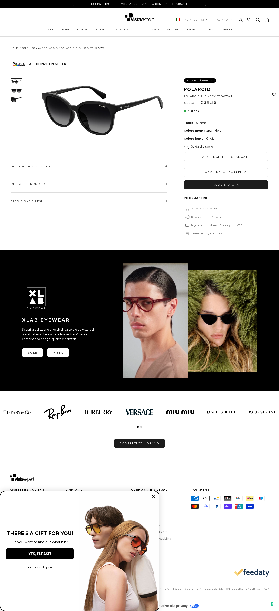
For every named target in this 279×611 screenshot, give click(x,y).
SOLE (50, 29)
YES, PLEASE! (40, 554)
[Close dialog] (153, 496)
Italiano (221, 19)
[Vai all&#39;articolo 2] (16, 91)
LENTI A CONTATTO (124, 29)
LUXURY (82, 29)
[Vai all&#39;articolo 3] (16, 100)
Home (15, 48)
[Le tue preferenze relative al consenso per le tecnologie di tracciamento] (272, 604)
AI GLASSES (152, 29)
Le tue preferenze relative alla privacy (157, 606)
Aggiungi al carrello (226, 172)
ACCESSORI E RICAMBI (181, 29)
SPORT (99, 29)
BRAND (227, 29)
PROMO (209, 29)
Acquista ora (226, 184)
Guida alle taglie (202, 146)
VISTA (65, 29)
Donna (36, 48)
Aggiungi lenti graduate (226, 156)
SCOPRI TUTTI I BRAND (139, 443)
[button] (138, 427)
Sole (25, 48)
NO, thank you (40, 567)
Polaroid (51, 48)
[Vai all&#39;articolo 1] (16, 81)
